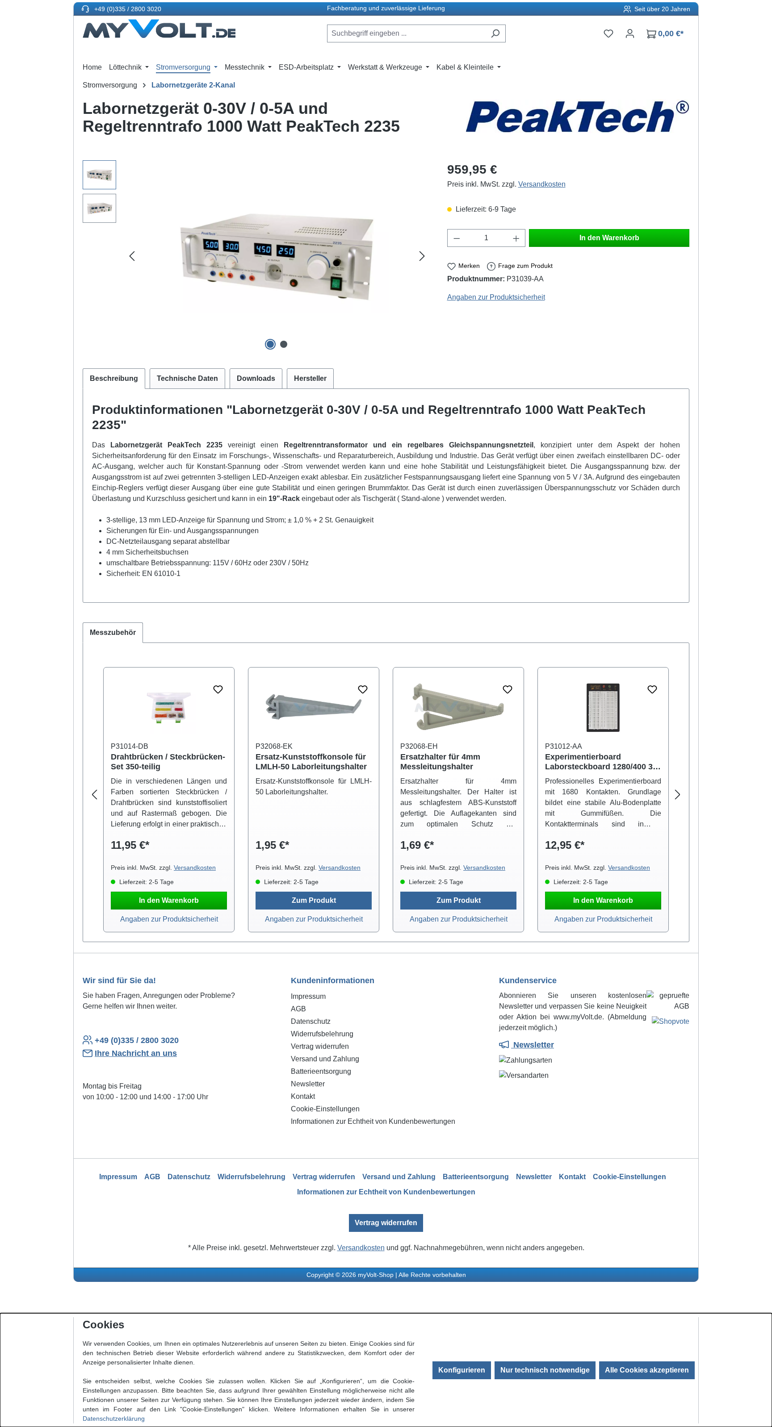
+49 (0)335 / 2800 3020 (126, 9)
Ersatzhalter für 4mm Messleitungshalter (440, 761)
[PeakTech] (577, 121)
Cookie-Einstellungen (325, 1109)
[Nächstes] (422, 256)
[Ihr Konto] (630, 33)
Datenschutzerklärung (114, 1418)
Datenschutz (311, 1021)
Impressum (308, 996)
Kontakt (303, 1096)
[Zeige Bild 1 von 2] (270, 344)
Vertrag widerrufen (320, 1046)
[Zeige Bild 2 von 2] (283, 344)
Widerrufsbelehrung (322, 1034)
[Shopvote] (670, 1023)
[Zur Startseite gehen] (159, 31)
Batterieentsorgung (321, 1071)
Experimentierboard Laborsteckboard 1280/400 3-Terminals (600, 762)
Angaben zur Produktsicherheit (496, 297)
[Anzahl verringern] (456, 238)
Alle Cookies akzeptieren (647, 1370)
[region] (256, 256)
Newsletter (308, 1084)
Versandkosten (542, 184)
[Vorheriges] (131, 256)
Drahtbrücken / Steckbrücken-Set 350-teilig (168, 761)
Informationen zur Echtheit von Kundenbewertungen (373, 1121)
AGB (298, 1009)
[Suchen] (495, 33)
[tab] (114, 378)
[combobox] (406, 33)
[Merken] (218, 690)
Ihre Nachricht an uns (136, 1053)
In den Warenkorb (609, 238)
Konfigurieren (461, 1370)
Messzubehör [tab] (113, 632)
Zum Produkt (314, 900)
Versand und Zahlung (325, 1059)
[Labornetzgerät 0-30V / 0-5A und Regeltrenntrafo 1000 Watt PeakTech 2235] (277, 256)
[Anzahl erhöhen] (516, 238)
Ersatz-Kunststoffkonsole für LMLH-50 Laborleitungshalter (311, 761)
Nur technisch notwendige (545, 1370)
